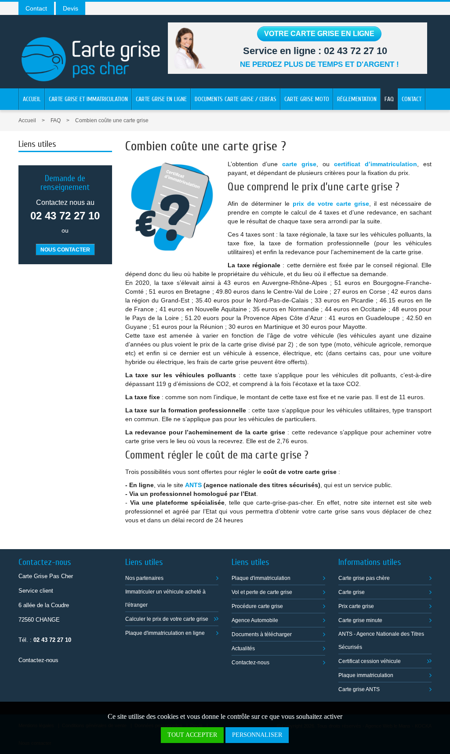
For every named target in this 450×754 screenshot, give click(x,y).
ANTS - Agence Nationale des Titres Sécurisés (381, 640)
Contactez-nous (38, 660)
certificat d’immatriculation (375, 164)
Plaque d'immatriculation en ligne (165, 633)
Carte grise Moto (306, 99)
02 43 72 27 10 (355, 50)
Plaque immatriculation (365, 675)
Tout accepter (192, 735)
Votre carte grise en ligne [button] (319, 33)
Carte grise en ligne (161, 99)
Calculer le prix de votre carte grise (166, 619)
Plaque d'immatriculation (261, 578)
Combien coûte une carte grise (112, 120)
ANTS (193, 484)
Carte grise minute (360, 620)
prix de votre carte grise (331, 203)
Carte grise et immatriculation (88, 99)
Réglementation (357, 99)
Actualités (243, 648)
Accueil (32, 99)
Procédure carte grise (257, 606)
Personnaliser (257, 735)
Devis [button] (70, 8)
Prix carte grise (356, 606)
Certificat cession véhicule (369, 661)
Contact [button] (36, 8)
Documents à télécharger (262, 634)
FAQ (389, 99)
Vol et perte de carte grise (262, 592)
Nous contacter (65, 250)
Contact (411, 99)
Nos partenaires (144, 578)
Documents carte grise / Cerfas (235, 99)
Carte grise (351, 592)
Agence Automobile (255, 620)
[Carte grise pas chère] (90, 50)
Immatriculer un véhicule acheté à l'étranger (165, 598)
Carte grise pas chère (364, 578)
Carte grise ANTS (359, 689)
